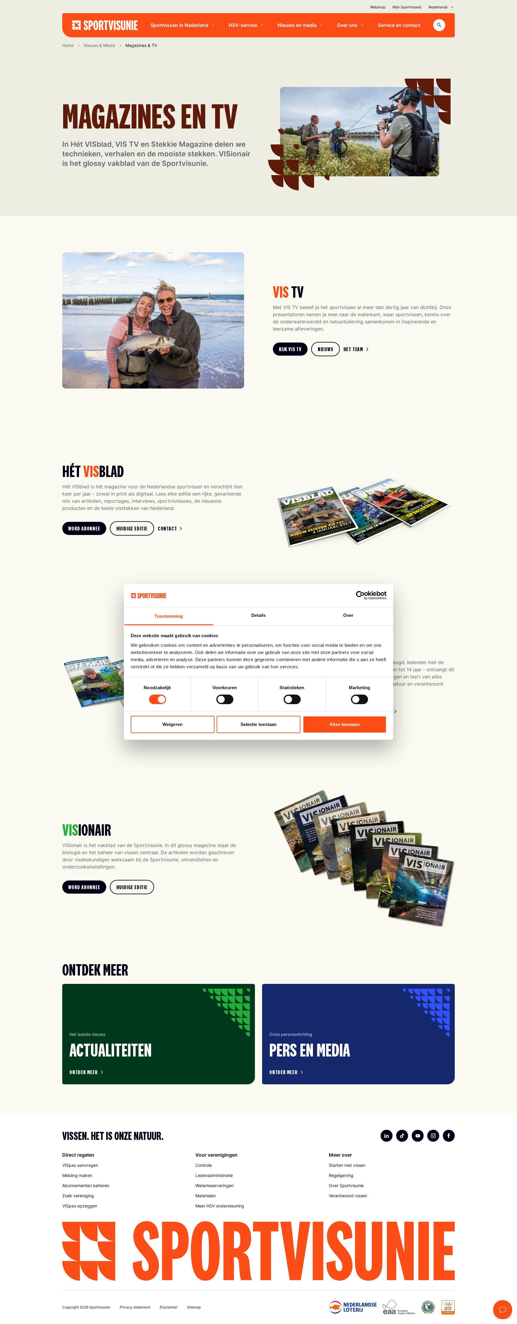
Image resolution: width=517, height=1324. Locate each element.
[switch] (224, 699)
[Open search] (439, 25)
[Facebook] (449, 1136)
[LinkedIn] (387, 1136)
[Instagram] (433, 1136)
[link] (290, 349)
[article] (158, 1034)
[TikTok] (402, 1136)
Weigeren (172, 724)
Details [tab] (258, 615)
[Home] (105, 25)
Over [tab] (348, 615)
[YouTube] (418, 1136)
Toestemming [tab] (168, 616)
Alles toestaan (344, 724)
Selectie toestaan (259, 724)
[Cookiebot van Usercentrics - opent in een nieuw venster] (360, 595)
